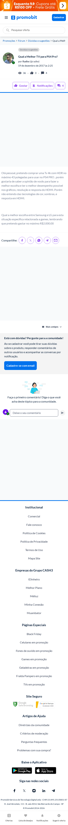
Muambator (34, 613)
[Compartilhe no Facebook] (22, 240)
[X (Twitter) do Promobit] (24, 791)
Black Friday (34, 634)
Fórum (21, 40)
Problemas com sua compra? (34, 750)
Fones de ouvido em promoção (34, 650)
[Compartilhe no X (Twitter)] (30, 240)
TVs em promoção (34, 684)
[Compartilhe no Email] (55, 240)
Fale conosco (34, 524)
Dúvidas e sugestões (39, 40)
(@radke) (30, 61)
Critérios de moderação (34, 733)
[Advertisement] (34, 130)
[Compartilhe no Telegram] (47, 240)
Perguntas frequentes (34, 741)
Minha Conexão (34, 604)
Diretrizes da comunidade (34, 725)
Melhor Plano (34, 587)
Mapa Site (34, 558)
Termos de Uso (34, 550)
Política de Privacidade (34, 541)
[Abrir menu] (6, 17)
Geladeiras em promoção (34, 667)
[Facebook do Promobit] (14, 791)
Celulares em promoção (34, 642)
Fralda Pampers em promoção (34, 676)
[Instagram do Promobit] (34, 791)
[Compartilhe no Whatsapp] (38, 240)
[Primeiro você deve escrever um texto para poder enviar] (62, 413)
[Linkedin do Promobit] (44, 791)
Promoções (9, 40)
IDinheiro (34, 579)
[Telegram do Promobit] (53, 791)
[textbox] (34, 413)
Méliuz (34, 596)
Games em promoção (34, 659)
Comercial (34, 516)
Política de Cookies (34, 533)
